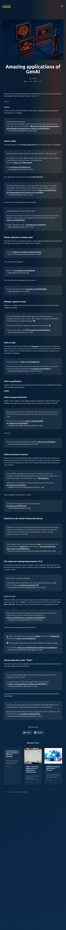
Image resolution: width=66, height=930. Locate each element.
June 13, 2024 (24, 291)
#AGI (8, 128)
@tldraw (16, 252)
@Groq (37, 636)
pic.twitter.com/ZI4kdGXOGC (35, 618)
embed (6, 391)
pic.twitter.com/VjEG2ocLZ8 (20, 167)
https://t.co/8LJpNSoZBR (34, 421)
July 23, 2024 (37, 620)
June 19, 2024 (33, 444)
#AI (40, 126)
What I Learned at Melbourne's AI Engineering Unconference (32, 769)
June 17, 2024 (28, 169)
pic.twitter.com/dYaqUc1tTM (28, 585)
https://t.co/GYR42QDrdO (26, 638)
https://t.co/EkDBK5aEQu (20, 549)
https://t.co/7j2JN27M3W (15, 220)
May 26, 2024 (51, 551)
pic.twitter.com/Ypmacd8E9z (33, 192)
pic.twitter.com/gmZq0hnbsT (46, 647)
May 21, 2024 (37, 425)
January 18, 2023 (36, 371)
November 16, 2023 (34, 254)
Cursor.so (35, 346)
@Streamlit (55, 636)
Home (5, 792)
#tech (8, 549)
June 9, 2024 (28, 332)
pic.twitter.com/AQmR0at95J (36, 684)
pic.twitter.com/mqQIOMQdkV (17, 423)
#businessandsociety (48, 546)
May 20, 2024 (24, 273)
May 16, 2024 (40, 487)
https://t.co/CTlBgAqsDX (27, 647)
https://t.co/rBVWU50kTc (47, 190)
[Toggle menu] (61, 6)
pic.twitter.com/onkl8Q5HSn (25, 270)
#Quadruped (23, 128)
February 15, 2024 (27, 227)
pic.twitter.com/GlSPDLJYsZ (16, 506)
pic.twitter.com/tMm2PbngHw (30, 252)
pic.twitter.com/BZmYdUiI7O (30, 714)
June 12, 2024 (28, 195)
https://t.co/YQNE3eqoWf (23, 162)
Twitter (28, 732)
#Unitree (36, 126)
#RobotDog (14, 128)
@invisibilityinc (43, 478)
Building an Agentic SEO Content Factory (53, 768)
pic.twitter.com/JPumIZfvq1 (16, 485)
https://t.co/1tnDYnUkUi (15, 618)
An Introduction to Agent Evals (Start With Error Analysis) (12, 753)
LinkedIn (40, 732)
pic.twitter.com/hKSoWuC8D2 (39, 330)
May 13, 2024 (26, 508)
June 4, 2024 (41, 587)
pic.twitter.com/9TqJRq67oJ (41, 369)
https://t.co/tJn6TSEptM (46, 442)
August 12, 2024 (36, 650)
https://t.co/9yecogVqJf (17, 684)
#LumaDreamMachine (14, 192)
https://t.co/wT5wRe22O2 (30, 362)
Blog (9, 792)
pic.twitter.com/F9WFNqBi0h (36, 289)
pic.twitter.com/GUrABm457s (39, 128)
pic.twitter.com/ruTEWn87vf (36, 225)
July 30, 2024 (32, 131)
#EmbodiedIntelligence (50, 126)
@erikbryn (23, 546)
